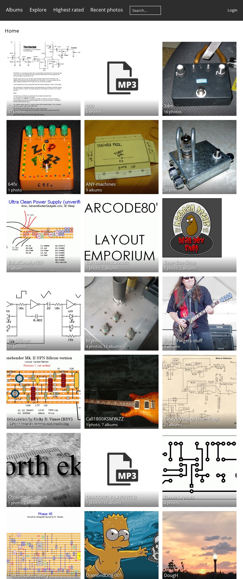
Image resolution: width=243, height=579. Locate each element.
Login (232, 10)
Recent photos (106, 10)
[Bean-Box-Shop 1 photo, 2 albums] (199, 227)
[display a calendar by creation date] (235, 30)
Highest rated (68, 10)
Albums (14, 10)
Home (12, 30)
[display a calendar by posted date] (226, 30)
